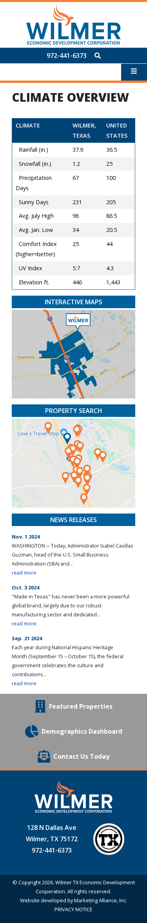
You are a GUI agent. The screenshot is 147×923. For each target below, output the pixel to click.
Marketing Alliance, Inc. (100, 900)
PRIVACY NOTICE (73, 909)
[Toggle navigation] (134, 72)
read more (24, 572)
